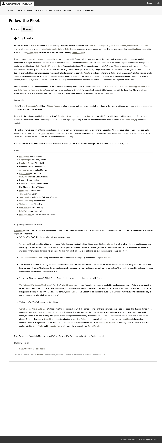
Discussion (27, 29)
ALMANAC (28, 10)
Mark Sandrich (134, 49)
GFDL (102, 355)
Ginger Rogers (106, 45)
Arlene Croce (38, 59)
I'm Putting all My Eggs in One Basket (134, 86)
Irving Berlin (46, 49)
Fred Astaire (94, 45)
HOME (10, 10)
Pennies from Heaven (106, 322)
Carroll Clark (49, 319)
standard (111, 244)
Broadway (45, 133)
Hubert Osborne (78, 52)
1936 (34, 45)
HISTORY (67, 10)
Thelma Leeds (25, 204)
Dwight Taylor (32, 52)
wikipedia (40, 355)
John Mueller (52, 59)
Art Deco (128, 319)
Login (157, 3)
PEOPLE (57, 10)
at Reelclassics (32, 349)
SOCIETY (77, 10)
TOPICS (18, 10)
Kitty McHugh (25, 211)
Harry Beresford (26, 177)
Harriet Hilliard (133, 45)
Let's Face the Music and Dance (49, 66)
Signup (149, 3)
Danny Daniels (93, 326)
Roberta (84, 63)
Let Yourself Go (110, 86)
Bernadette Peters (54, 326)
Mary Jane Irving (26, 201)
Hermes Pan (19, 230)
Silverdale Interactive (127, 439)
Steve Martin (38, 326)
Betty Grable (70, 49)
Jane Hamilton (25, 197)
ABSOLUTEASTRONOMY (19, 4)
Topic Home (15, 29)
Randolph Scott (120, 45)
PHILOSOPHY (89, 10)
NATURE (48, 10)
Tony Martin (24, 194)
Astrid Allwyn (131, 120)
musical (49, 45)
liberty (89, 116)
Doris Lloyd (24, 207)
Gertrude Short (25, 214)
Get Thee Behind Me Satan (31, 258)
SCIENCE (39, 10)
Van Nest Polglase (80, 319)
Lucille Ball (56, 49)
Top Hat (87, 73)
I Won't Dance (67, 285)
